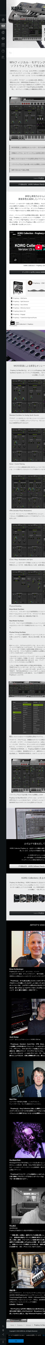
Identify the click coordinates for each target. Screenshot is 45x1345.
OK (16, 1341)
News (3, 1326)
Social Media (3, 1334)
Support (3, 51)
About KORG (3, 1342)
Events (3, 45)
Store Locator (3, 57)
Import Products (3, 32)
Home (3, 20)
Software (28, 1325)
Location (3, 1330)
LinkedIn (12, 1304)
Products (3, 26)
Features (3, 39)
